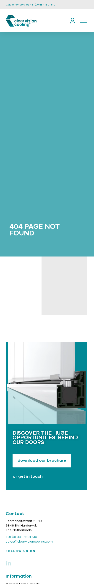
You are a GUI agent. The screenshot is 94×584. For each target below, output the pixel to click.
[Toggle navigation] (83, 20)
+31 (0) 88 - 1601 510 (21, 537)
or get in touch (28, 477)
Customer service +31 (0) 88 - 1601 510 (30, 4)
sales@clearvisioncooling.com (29, 541)
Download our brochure (42, 460)
